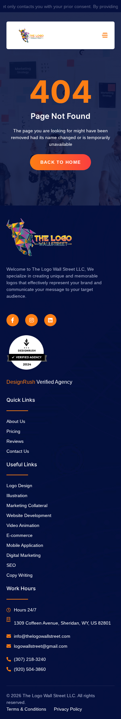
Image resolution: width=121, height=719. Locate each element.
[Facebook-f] (12, 320)
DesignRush (20, 382)
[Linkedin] (50, 320)
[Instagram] (31, 320)
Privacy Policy (68, 709)
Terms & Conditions (26, 709)
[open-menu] (105, 35)
